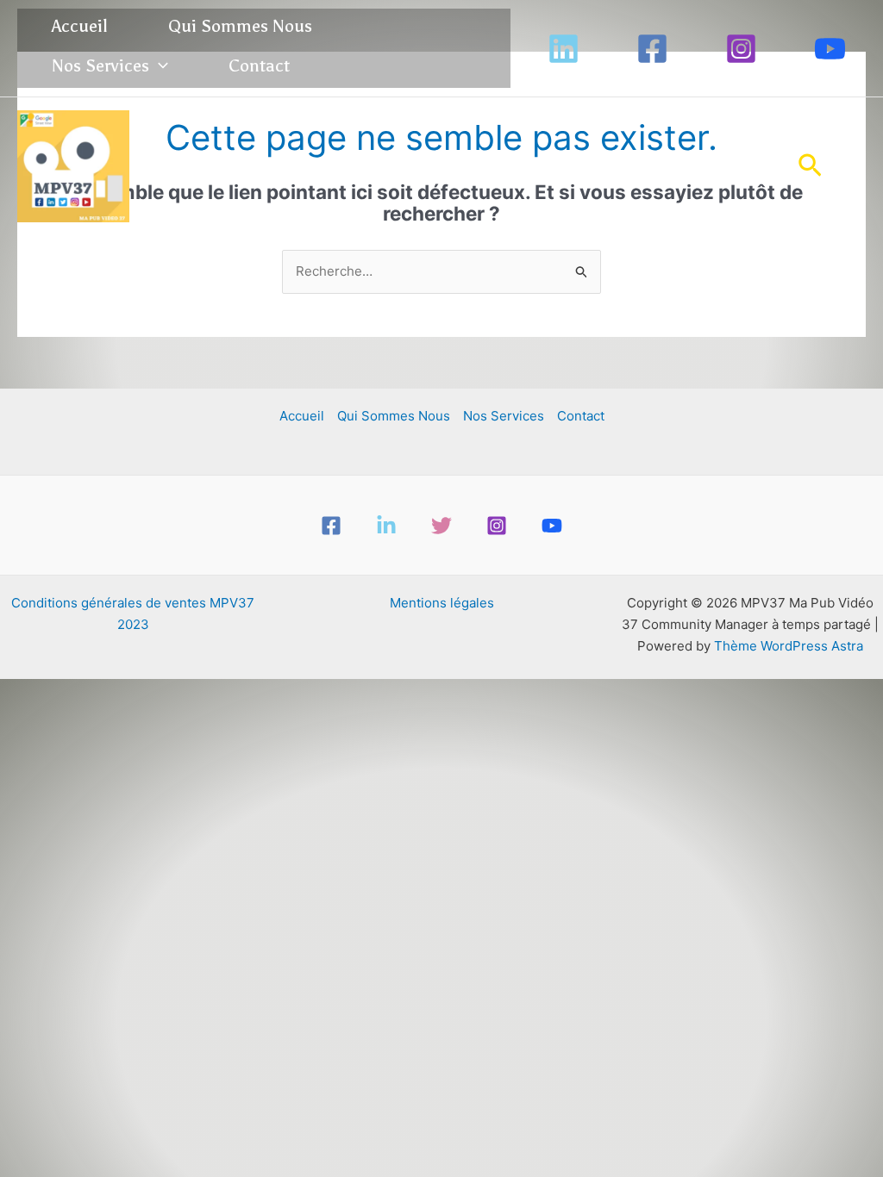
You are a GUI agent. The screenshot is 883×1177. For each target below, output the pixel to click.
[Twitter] (441, 525)
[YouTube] (830, 49)
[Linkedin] (563, 49)
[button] (158, 65)
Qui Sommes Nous (240, 26)
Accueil (80, 26)
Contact (259, 65)
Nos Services (100, 65)
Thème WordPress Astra (788, 646)
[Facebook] (652, 49)
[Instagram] (741, 49)
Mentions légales (442, 603)
